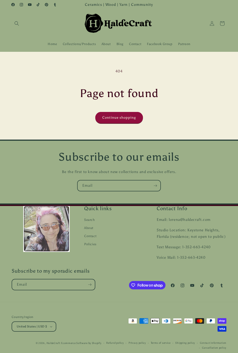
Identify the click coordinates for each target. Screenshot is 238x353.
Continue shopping (119, 117)
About (88, 228)
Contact (90, 236)
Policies (90, 244)
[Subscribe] (155, 185)
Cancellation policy (214, 347)
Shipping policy (185, 342)
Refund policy (115, 342)
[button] (17, 23)
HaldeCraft (53, 343)
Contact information (213, 342)
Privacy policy (137, 342)
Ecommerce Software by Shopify (81, 343)
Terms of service (161, 342)
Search (89, 220)
